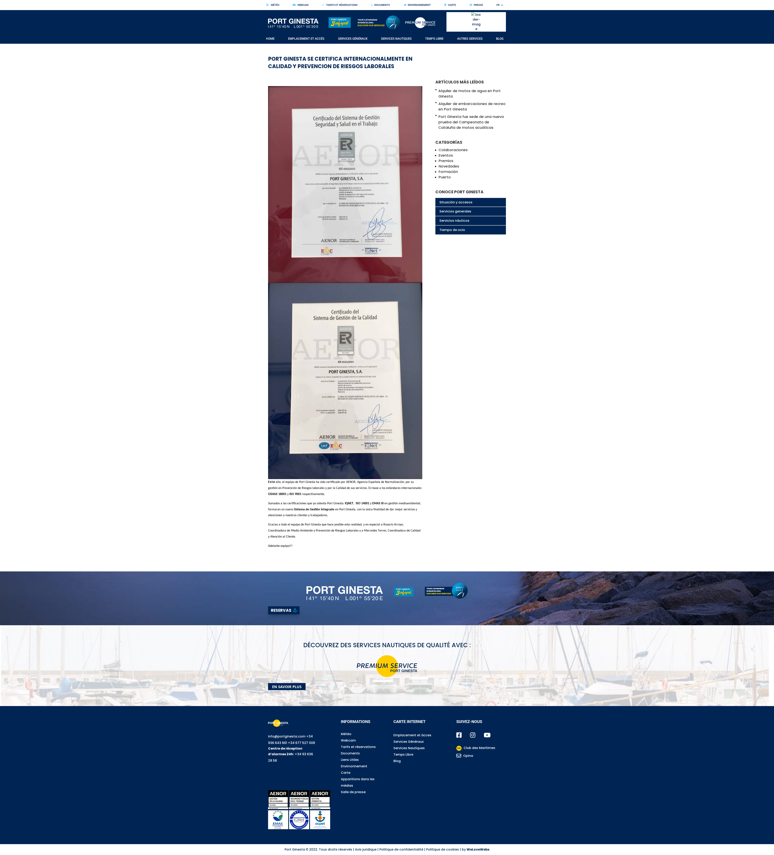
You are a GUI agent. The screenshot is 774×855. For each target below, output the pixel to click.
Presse (478, 5)
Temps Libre (403, 754)
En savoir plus (287, 686)
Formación (448, 171)
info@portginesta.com (286, 736)
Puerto (445, 177)
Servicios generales (455, 211)
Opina (468, 755)
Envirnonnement (419, 5)
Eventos (446, 155)
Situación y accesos (455, 202)
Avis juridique (366, 849)
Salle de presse (353, 792)
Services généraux (352, 39)
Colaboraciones (453, 149)
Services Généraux (408, 741)
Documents (382, 5)
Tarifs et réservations (342, 5)
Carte (452, 5)
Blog (500, 39)
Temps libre (434, 39)
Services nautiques (396, 39)
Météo (274, 5)
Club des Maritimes (476, 748)
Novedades (449, 166)
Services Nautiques (409, 748)
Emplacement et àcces (412, 735)
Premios (446, 160)
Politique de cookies (442, 849)
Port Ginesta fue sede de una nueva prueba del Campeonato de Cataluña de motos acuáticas (471, 122)
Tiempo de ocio (452, 230)
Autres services (470, 39)
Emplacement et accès (306, 39)
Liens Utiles (350, 759)
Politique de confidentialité (401, 849)
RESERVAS (281, 610)
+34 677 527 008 (301, 743)
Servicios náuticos (454, 220)
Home (270, 39)
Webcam (303, 5)
